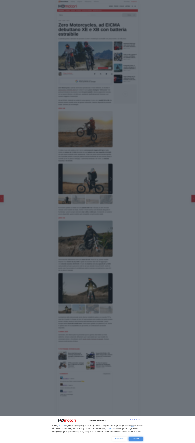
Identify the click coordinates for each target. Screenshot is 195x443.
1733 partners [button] (61, 425)
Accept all (136, 438)
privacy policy (73, 432)
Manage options (119, 438)
